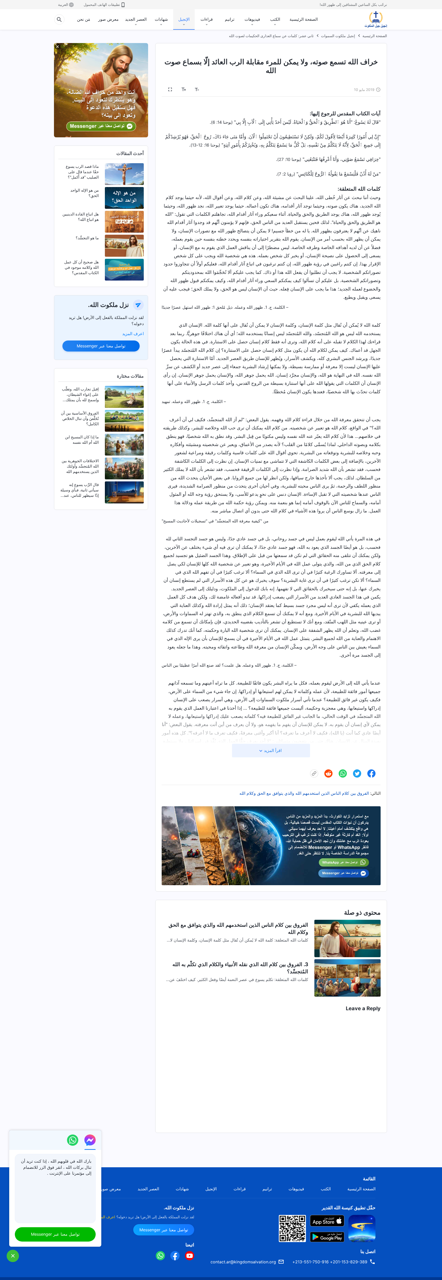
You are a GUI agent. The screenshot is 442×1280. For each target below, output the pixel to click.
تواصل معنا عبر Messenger (101, 345)
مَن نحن (83, 19)
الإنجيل (184, 19)
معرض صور (108, 19)
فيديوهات (252, 19)
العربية (63, 4)
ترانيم (229, 19)
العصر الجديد (136, 19)
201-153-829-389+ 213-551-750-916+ (329, 1261)
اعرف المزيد (133, 333)
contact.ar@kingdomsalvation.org (243, 1261)
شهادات (161, 19)
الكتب (275, 19)
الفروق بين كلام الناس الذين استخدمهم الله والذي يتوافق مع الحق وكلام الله (304, 793)
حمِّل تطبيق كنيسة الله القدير (348, 1207)
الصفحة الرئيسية (304, 19)
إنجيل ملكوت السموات (338, 36)
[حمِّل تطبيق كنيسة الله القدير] (361, 1228)
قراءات (207, 19)
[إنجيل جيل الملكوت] (372, 19)
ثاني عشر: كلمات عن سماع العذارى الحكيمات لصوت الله (271, 36)
